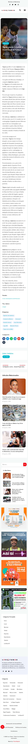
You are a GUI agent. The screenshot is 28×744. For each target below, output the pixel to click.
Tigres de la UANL (8, 329)
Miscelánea (19, 689)
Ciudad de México (8, 319)
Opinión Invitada (14, 705)
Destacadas (12, 682)
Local (5, 624)
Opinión (6, 640)
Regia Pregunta (6, 712)
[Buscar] (25, 464)
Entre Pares (6, 702)
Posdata (13, 689)
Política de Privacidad (7, 727)
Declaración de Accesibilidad (14, 723)
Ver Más (6, 356)
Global (5, 630)
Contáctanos (14, 731)
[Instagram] (18, 4)
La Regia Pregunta (15, 702)
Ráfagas (13, 708)
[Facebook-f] (10, 4)
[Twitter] (12, 4)
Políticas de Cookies (21, 727)
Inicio (5, 620)
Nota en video (13, 692)
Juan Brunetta (17, 322)
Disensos (19, 699)
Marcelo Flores (14, 325)
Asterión (5, 695)
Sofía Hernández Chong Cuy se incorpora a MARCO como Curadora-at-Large (18, 476)
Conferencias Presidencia (9, 715)
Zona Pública (6, 708)
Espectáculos (7, 637)
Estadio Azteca (7, 322)
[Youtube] (15, 4)
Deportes (5, 43)
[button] (20, 10)
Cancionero (12, 695)
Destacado (20, 682)
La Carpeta (5, 689)
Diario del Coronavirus (8, 699)
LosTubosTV (7, 643)
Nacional (6, 627)
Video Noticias (16, 712)
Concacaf (18, 319)
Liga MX (5, 325)
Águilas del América (8, 315)
